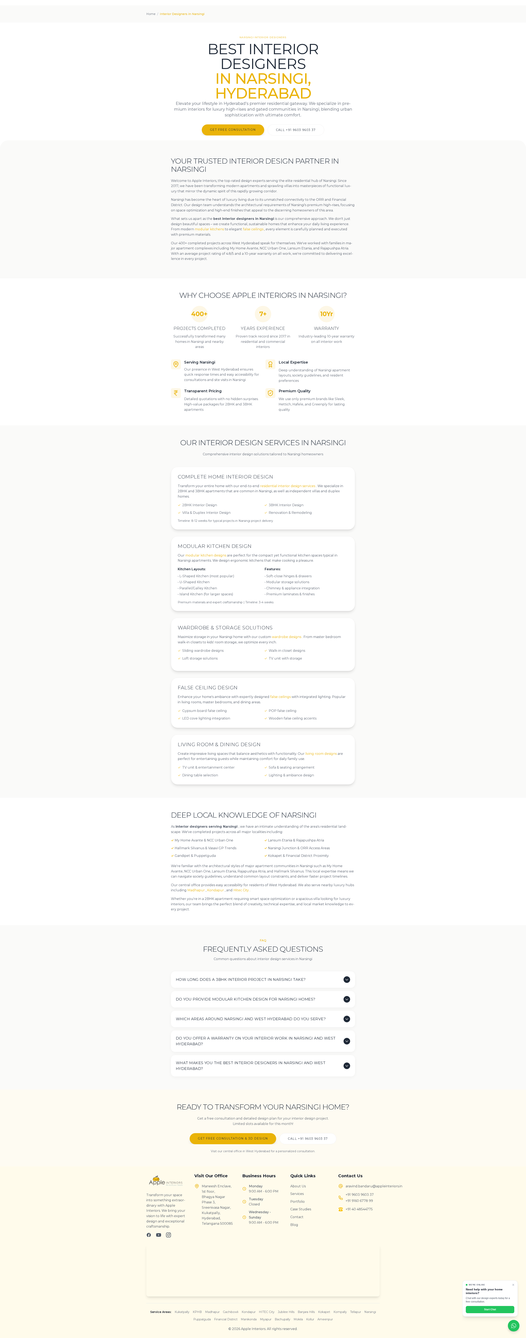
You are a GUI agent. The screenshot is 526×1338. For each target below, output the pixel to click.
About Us (298, 1186)
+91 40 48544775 (359, 1209)
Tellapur (355, 1312)
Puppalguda (202, 1319)
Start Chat (490, 1309)
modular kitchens (210, 229)
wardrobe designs (287, 637)
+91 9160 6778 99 (359, 1201)
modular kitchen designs (206, 555)
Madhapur (196, 890)
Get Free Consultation (233, 130)
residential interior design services (288, 486)
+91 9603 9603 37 (360, 1195)
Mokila (298, 1319)
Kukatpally (182, 1312)
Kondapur (216, 890)
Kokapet (324, 1312)
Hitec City (241, 890)
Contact (296, 1217)
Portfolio (297, 1202)
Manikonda (249, 1319)
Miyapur (265, 1319)
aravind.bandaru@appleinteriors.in (363, 1186)
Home (151, 14)
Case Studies (300, 1209)
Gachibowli (230, 1312)
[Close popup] (513, 1285)
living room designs (321, 754)
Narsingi (370, 1312)
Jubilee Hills (286, 1312)
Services (297, 1194)
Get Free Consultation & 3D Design (233, 1138)
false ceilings (253, 229)
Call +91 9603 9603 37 (296, 130)
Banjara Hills (306, 1312)
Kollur (310, 1319)
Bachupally (282, 1319)
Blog (294, 1225)
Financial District (226, 1319)
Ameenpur (325, 1319)
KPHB (197, 1312)
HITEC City (267, 1312)
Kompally (340, 1312)
